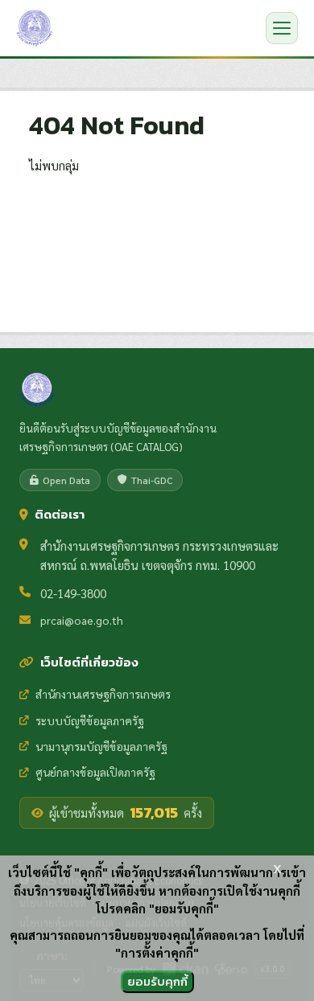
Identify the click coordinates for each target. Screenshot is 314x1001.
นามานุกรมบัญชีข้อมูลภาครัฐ (101, 746)
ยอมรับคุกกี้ (157, 981)
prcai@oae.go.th (81, 620)
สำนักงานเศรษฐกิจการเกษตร (103, 694)
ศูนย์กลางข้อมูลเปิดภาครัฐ (95, 772)
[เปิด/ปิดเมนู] (282, 28)
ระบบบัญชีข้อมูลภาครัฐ (89, 720)
